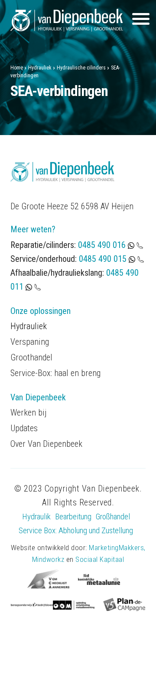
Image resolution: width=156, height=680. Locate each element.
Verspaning (29, 341)
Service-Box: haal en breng (55, 373)
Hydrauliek (40, 68)
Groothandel (31, 357)
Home (16, 68)
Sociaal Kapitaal (99, 559)
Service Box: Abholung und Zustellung (76, 530)
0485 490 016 (103, 245)
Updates (24, 428)
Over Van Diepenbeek (46, 443)
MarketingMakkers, (117, 547)
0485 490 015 (103, 259)
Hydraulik (36, 517)
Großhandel (113, 517)
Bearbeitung (73, 517)
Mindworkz (48, 559)
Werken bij (28, 412)
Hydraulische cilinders (81, 68)
